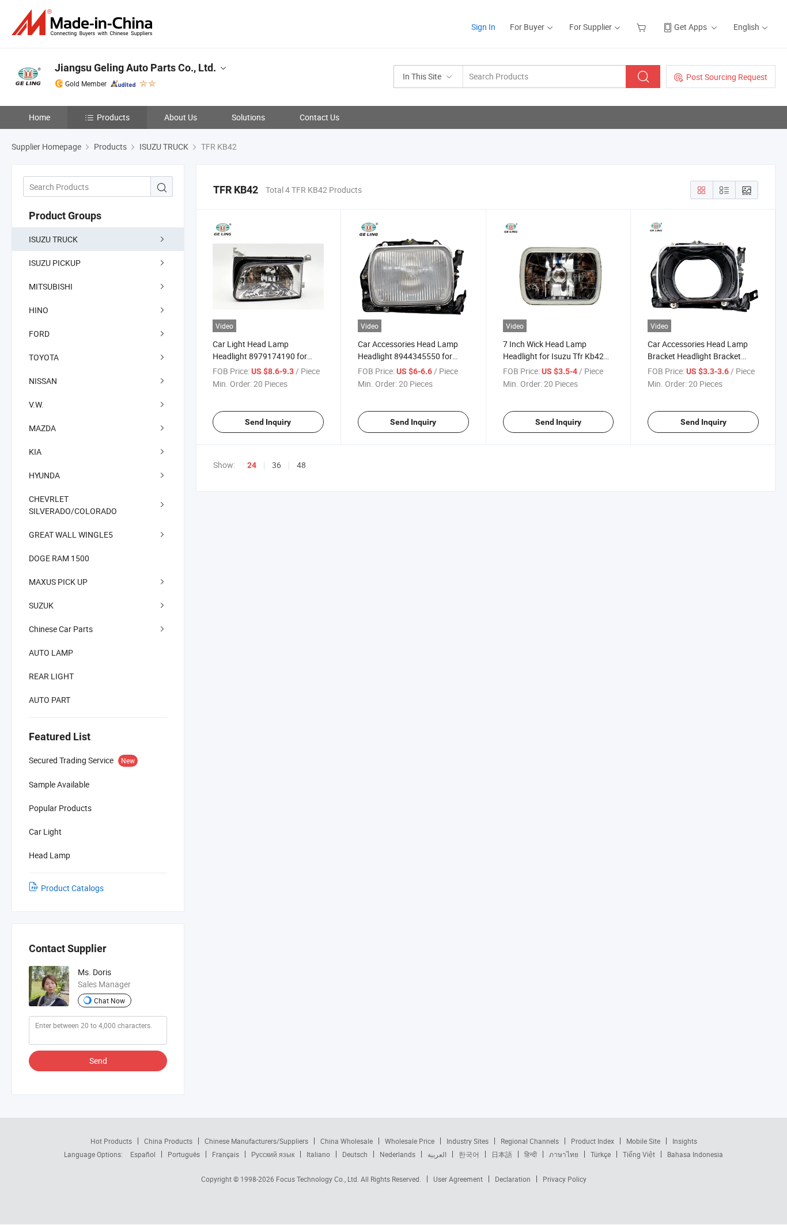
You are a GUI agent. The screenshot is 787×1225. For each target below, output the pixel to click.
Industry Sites (468, 1141)
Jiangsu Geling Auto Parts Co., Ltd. (135, 68)
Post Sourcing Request (726, 76)
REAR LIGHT (51, 676)
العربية (437, 1154)
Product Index (592, 1141)
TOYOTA (44, 357)
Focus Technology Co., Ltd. (318, 1179)
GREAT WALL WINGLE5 (71, 534)
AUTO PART (49, 699)
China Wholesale (346, 1141)
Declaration (513, 1179)
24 (251, 465)
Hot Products (111, 1141)
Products (113, 117)
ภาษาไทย (563, 1154)
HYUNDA (44, 475)
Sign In (483, 26)
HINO (38, 310)
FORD (39, 333)
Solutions (248, 117)
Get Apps (690, 26)
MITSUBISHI (51, 286)
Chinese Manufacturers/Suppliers (256, 1141)
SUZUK (41, 605)
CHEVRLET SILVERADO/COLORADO (73, 504)
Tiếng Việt (639, 1154)
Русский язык (272, 1154)
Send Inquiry (268, 422)
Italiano (318, 1154)
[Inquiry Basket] (643, 26)
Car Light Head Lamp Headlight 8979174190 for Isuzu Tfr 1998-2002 (260, 356)
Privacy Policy (565, 1179)
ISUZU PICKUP (55, 262)
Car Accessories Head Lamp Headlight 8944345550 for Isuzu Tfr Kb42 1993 (408, 356)
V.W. (36, 404)
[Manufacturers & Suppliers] (86, 22)
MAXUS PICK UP (58, 581)
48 (301, 464)
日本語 (501, 1154)
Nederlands (397, 1154)
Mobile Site (643, 1141)
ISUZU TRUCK (53, 239)
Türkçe (601, 1154)
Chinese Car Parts (61, 628)
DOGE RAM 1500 (59, 558)
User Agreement (458, 1179)
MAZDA (42, 428)
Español (143, 1154)
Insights (684, 1141)
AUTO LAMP (51, 652)
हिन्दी (530, 1154)
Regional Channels (530, 1141)
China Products (168, 1141)
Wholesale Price (409, 1141)
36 (276, 464)
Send (98, 1060)
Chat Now (109, 1000)
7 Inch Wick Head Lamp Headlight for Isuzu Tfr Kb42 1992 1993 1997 (553, 356)
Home (39, 117)
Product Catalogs (72, 887)
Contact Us (319, 117)
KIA (35, 451)
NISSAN (43, 380)
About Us (180, 117)
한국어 (469, 1154)
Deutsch (355, 1154)
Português (184, 1154)
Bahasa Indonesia (695, 1154)
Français (225, 1154)
